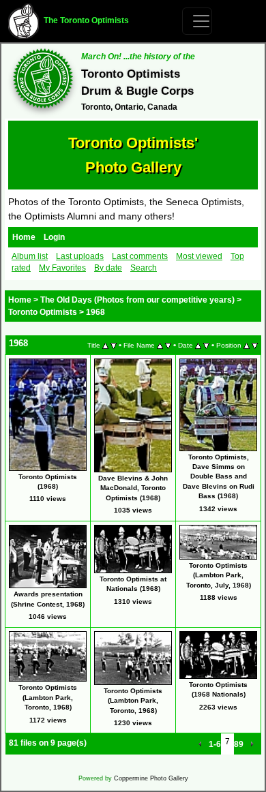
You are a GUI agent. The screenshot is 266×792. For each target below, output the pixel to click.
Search (143, 268)
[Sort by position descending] (255, 345)
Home (23, 237)
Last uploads (80, 256)
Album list (30, 256)
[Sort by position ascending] (246, 345)
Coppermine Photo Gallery (151, 778)
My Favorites (62, 268)
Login (54, 237)
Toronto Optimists (42, 312)
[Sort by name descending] (168, 345)
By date (108, 268)
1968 (95, 312)
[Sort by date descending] (206, 345)
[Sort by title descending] (113, 345)
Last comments (140, 256)
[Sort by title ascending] (105, 345)
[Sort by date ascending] (198, 345)
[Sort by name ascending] (160, 345)
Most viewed (199, 256)
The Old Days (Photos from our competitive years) (137, 300)
